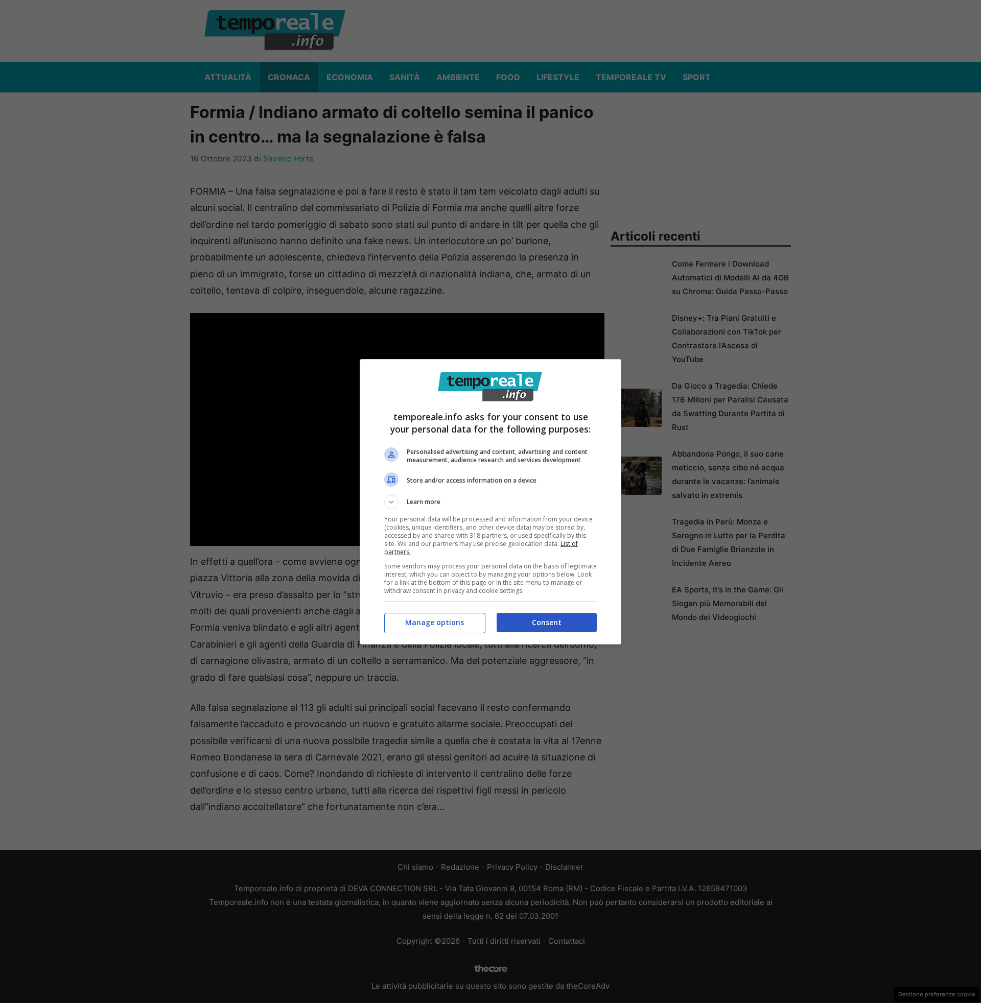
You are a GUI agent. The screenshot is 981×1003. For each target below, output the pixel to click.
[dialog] (490, 501)
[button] (490, 502)
